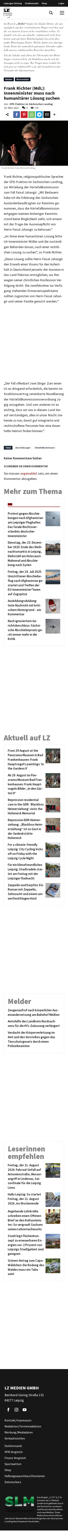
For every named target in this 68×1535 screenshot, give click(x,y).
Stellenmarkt (32, 3)
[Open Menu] (62, 13)
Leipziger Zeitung (13, 3)
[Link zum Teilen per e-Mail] (46, 114)
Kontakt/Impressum (18, 1420)
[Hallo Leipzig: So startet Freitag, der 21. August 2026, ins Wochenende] (52, 1199)
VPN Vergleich (14, 1452)
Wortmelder (22, 79)
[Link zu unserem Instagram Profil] (16, 1409)
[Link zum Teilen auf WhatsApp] (31, 114)
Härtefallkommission (45, 447)
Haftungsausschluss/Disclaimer (25, 1476)
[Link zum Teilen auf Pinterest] (24, 114)
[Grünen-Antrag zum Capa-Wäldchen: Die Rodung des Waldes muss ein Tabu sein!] (52, 1267)
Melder (8, 79)
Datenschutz (13, 1482)
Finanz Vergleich (15, 1458)
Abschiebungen (22, 447)
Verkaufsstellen (15, 1438)
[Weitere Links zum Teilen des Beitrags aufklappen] (54, 114)
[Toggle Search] (51, 13)
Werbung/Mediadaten (19, 1432)
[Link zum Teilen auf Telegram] (39, 114)
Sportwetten (13, 1464)
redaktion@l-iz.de (26, 66)
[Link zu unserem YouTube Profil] (24, 1409)
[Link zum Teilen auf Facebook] (16, 114)
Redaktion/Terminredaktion (23, 1426)
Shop (44, 3)
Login (61, 3)
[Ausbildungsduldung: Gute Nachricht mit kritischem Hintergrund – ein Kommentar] (52, 608)
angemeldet (28, 473)
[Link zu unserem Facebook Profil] (8, 1409)
